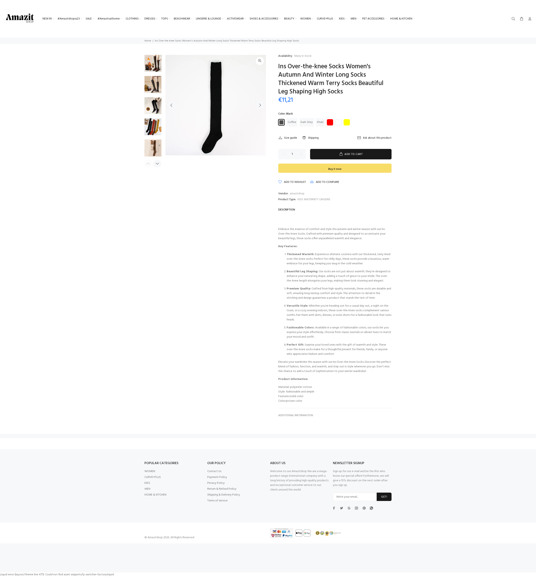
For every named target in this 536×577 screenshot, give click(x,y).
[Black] (281, 122)
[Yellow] (347, 122)
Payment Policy (217, 477)
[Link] (260, 61)
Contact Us (214, 471)
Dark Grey (306, 122)
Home (147, 41)
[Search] (514, 19)
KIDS (147, 483)
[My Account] (529, 19)
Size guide (290, 138)
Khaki (320, 122)
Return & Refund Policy (221, 489)
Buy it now (334, 169)
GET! (384, 496)
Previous (171, 105)
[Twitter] (334, 508)
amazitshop (297, 193)
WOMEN (149, 471)
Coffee (292, 122)
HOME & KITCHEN (155, 494)
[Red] (330, 122)
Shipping (313, 138)
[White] (338, 122)
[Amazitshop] (20, 18)
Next (260, 105)
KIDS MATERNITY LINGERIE (314, 199)
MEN (147, 489)
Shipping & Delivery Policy (223, 494)
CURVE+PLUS (152, 477)
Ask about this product (377, 138)
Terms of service (217, 500)
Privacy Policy (216, 483)
